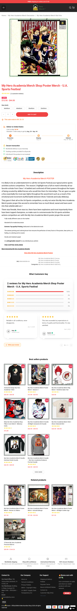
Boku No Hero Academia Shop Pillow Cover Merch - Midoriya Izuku (13, 424)
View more (38, 472)
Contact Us (43, 590)
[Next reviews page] (71, 345)
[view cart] (73, 7)
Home (4, 15)
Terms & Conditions (27, 582)
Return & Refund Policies (48, 587)
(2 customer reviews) (16, 93)
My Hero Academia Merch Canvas (48, 258)
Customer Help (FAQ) (46, 593)
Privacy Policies (26, 585)
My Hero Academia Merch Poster (48, 260)
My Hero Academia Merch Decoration (21, 15)
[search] (70, 7)
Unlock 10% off (4, 602)
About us (24, 579)
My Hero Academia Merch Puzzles (49, 262)
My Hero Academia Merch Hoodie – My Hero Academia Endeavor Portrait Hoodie (38, 460)
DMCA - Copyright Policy (28, 587)
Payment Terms (45, 584)
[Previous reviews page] (61, 345)
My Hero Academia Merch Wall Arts (49, 15)
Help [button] (73, 608)
